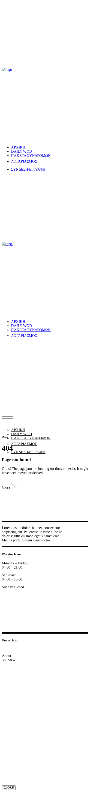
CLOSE (9, 787)
